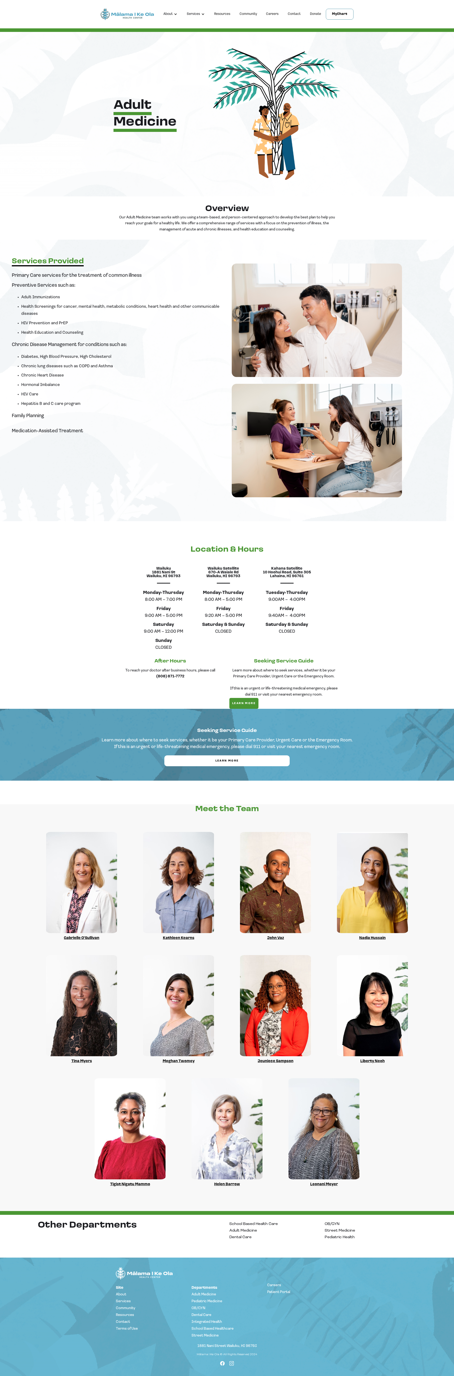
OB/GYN (332, 1224)
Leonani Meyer (324, 1184)
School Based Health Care (253, 1224)
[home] (130, 14)
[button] (170, 14)
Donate (315, 14)
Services (193, 14)
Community (248, 14)
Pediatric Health (340, 1237)
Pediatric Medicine (207, 1301)
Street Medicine (340, 1231)
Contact (294, 14)
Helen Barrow (227, 1184)
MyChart (339, 14)
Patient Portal (278, 1292)
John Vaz (275, 938)
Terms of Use (127, 1329)
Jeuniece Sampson (275, 1061)
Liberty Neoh (372, 1061)
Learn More (244, 703)
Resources (222, 14)
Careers (272, 14)
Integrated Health (207, 1322)
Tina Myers (81, 1061)
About (168, 14)
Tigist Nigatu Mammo (130, 1184)
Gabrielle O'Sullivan (81, 938)
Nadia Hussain (372, 938)
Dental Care (240, 1237)
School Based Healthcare (213, 1329)
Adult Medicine (243, 1231)
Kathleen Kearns (178, 938)
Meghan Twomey (179, 1061)
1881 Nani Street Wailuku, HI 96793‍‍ (227, 1346)
